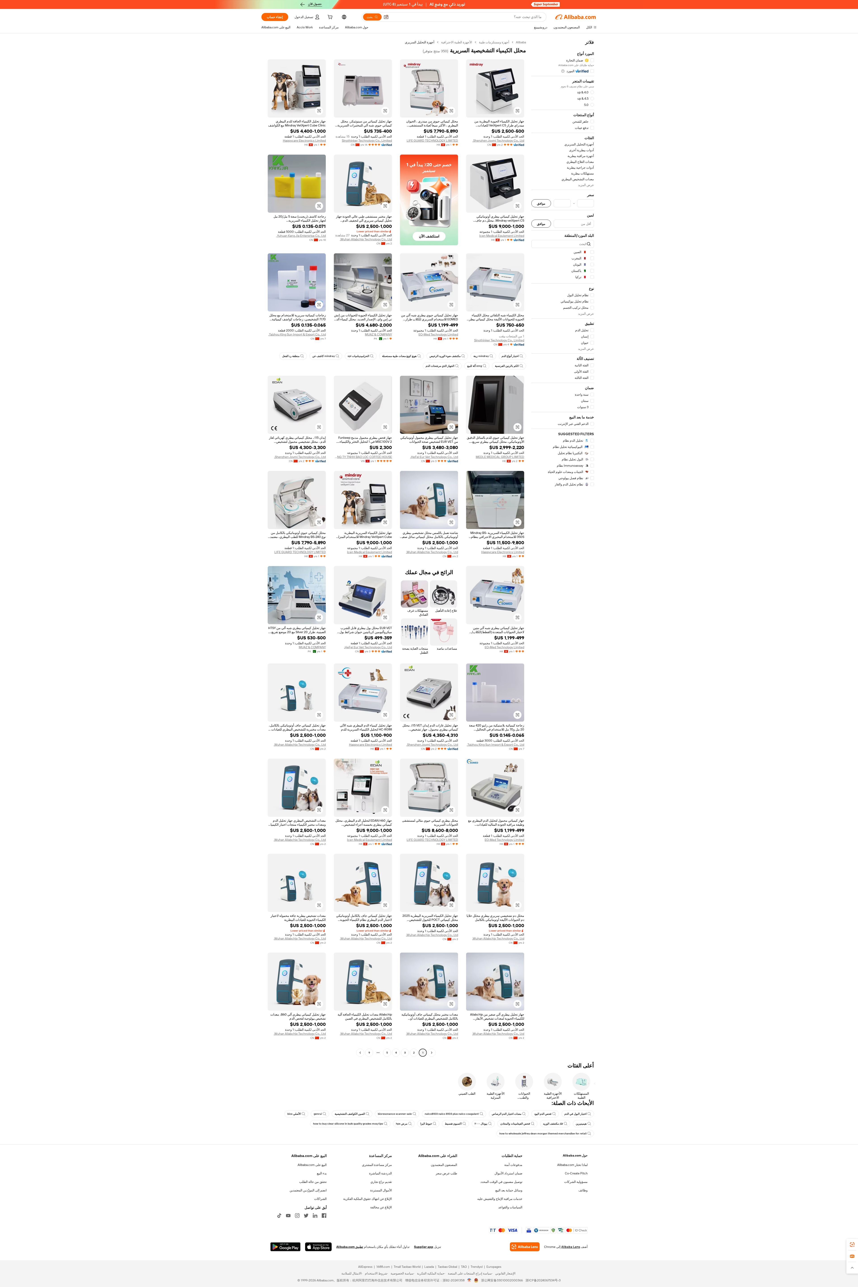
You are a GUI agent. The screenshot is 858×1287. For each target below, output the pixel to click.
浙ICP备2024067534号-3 (543, 1280)
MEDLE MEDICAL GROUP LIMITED (500, 457)
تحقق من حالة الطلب (313, 1182)
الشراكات (320, 1199)
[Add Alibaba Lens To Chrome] (525, 1246)
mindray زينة (481, 356)
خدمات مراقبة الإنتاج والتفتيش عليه (499, 1199)
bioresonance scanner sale (395, 1113)
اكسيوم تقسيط (453, 1123)
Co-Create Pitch (576, 1173)
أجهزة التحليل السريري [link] (419, 42)
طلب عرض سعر (446, 1173)
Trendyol (477, 1266)
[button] (386, 17)
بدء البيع (322, 1173)
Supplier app (423, 1247)
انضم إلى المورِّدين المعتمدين (308, 1190)
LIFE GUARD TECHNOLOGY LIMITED (432, 140)
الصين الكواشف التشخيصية (350, 1113)
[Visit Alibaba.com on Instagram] (297, 1215)
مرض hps (401, 1123)
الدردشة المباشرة (380, 1173)
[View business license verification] (469, 1280)
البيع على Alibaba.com (312, 1165)
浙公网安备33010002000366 (502, 1280)
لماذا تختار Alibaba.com (572, 1165)
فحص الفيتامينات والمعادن (515, 1123)
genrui (318, 1113)
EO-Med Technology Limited (438, 334)
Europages (493, 1266)
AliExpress (365, 1266)
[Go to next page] (360, 1053)
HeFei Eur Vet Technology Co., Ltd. (434, 457)
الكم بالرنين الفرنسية (507, 365)
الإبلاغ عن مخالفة (381, 1207)
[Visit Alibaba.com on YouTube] (288, 1215)
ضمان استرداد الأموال (508, 1173)
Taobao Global (447, 1266)
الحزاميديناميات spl (358, 356)
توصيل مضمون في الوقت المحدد (501, 1182)
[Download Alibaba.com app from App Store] (318, 1246)
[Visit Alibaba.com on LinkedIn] (315, 1215)
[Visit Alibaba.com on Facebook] (324, 1215)
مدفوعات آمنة (513, 1165)
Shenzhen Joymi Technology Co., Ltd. (498, 140)
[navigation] (562, 548)
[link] (852, 1244)
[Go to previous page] (432, 1053)
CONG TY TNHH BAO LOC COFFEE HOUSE (363, 457)
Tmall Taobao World (407, 1266)
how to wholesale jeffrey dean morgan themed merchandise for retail (543, 1133)
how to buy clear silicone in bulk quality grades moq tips (348, 1123)
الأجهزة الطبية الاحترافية (456, 42)
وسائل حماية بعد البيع (508, 1190)
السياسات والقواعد (510, 1207)
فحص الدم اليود (542, 1113)
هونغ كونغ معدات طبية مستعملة (399, 356)
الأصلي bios (294, 1113)
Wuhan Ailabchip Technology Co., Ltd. (366, 239)
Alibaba (521, 42)
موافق (541, 203)
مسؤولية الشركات (576, 1182)
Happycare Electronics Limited (304, 140)
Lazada (429, 1266)
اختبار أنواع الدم (510, 356)
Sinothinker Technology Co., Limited (367, 140)
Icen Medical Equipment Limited (501, 235)
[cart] (329, 17)
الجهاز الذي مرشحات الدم (440, 365)
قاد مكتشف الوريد (553, 1123)
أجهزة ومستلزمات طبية (494, 42)
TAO (464, 1266)
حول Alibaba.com (575, 1155)
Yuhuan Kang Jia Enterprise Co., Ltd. (301, 235)
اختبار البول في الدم (575, 1113)
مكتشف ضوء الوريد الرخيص (445, 356)
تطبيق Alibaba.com (349, 1247)
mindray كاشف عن (323, 356)
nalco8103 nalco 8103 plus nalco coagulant (452, 1113)
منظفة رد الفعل (290, 356)
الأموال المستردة (381, 1190)
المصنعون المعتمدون (444, 1165)
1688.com (383, 1266)
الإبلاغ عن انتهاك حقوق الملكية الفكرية (367, 1199)
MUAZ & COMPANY (378, 334)
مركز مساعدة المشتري (377, 1165)
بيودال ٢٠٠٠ (481, 1123)
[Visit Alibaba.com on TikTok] (279, 1215)
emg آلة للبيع (474, 365)
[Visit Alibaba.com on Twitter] (306, 1215)
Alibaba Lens (570, 1247)
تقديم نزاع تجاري (381, 1182)
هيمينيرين (581, 1123)
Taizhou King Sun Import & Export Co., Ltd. (297, 334)
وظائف (583, 1190)
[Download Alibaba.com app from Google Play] (285, 1246)
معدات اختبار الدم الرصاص (506, 1113)
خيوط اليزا (426, 1123)
